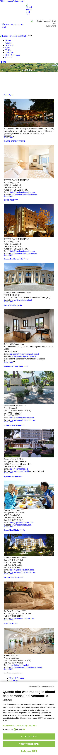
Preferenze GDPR (29, 751)
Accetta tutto (29, 736)
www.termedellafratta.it (22, 300)
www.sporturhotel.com (21, 525)
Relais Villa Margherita (13, 305)
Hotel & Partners (16, 678)
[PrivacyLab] (19, 729)
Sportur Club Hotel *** (13, 476)
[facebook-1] (1, 62)
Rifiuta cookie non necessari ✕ (41, 686)
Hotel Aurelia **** (11, 624)
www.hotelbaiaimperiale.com (24, 195)
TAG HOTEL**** (11, 200)
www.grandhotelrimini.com (23, 572)
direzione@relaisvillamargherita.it (24, 354)
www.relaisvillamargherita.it (24, 356)
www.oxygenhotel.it (20, 471)
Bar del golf (8, 95)
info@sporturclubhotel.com (21, 522)
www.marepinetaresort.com (23, 420)
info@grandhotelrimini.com (22, 570)
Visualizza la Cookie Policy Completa (20, 725)
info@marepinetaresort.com (22, 418)
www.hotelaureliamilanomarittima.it (27, 667)
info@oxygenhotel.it (19, 469)
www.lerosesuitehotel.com (23, 618)
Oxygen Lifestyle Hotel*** (14, 425)
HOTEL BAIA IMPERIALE (14, 141)
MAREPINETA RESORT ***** (16, 367)
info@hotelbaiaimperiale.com (22, 192)
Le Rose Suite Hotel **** (13, 577)
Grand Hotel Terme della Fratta (16, 259)
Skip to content (6, 1)
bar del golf (14, 681)
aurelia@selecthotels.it (19, 665)
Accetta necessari (29, 744)
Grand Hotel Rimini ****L (14, 530)
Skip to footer (18, 1)
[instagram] (4, 62)
